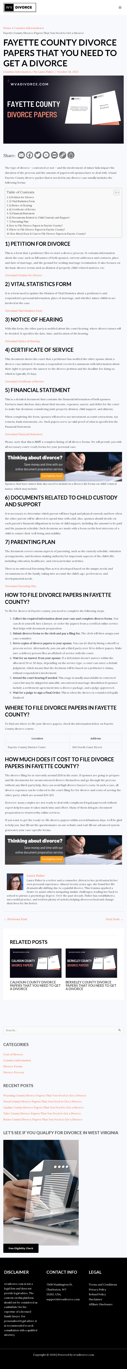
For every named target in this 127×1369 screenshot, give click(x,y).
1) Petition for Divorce (21, 197)
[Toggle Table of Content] (115, 192)
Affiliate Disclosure (101, 1304)
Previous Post (15, 919)
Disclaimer (95, 1299)
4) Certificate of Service (22, 209)
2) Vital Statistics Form (22, 201)
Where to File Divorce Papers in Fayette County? (37, 229)
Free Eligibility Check (21, 1248)
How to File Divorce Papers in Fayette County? (36, 225)
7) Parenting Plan (18, 221)
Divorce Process (13, 1072)
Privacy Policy (97, 1289)
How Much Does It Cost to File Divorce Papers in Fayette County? (48, 233)
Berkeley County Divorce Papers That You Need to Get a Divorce (91, 985)
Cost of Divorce (13, 1054)
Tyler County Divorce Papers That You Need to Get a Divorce (42, 1113)
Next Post (114, 919)
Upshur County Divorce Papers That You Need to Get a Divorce (43, 1107)
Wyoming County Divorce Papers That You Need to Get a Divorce (44, 1095)
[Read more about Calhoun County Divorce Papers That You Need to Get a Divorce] (36, 962)
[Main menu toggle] (120, 7)
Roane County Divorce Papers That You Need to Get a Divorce (42, 1119)
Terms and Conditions (103, 1284)
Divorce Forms (12, 1066)
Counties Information (17, 71)
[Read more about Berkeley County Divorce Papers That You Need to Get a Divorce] (91, 962)
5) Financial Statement (22, 213)
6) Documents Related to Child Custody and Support (39, 217)
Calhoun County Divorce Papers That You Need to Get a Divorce (35, 985)
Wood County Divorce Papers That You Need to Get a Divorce (42, 1101)
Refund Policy (97, 1294)
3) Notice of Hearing (20, 205)
